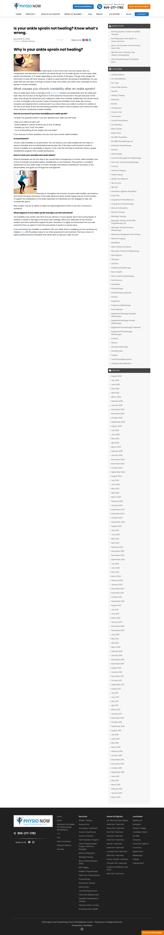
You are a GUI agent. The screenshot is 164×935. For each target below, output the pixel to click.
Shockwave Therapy (87, 883)
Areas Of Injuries (115, 816)
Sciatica (114, 338)
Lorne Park (137, 847)
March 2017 (115, 709)
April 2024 (115, 493)
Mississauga (137, 855)
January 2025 (116, 455)
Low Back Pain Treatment (117, 851)
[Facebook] (83, 40)
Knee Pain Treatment (115, 847)
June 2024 (115, 484)
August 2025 (116, 426)
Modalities (115, 243)
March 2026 (116, 397)
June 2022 (115, 568)
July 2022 (115, 564)
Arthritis (114, 91)
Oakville (136, 859)
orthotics (115, 263)
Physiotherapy (117, 288)
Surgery (114, 355)
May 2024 (115, 489)
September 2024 (118, 472)
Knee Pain (115, 195)
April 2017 (115, 705)
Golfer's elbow (117, 175)
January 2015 (116, 793)
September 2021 (117, 601)
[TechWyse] (82, 930)
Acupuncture (84, 824)
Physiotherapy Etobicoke (121, 293)
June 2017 (115, 697)
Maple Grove (138, 851)
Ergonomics (116, 133)
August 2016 (116, 730)
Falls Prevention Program (89, 840)
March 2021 (115, 618)
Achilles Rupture (117, 75)
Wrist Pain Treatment (115, 874)
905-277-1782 (26, 833)
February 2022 (117, 580)
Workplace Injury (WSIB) (88, 909)
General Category (118, 170)
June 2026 (115, 384)
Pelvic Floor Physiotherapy (89, 875)
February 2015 (116, 789)
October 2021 (116, 597)
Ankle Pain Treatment (115, 824)
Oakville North (138, 863)
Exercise (114, 150)
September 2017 (117, 684)
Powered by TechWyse (82, 925)
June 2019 (115, 634)
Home (18, 14)
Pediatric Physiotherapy (88, 871)
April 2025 (115, 443)
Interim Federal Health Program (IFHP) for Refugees (88, 846)
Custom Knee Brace (119, 120)
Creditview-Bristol (140, 832)
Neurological (116, 255)
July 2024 (115, 480)
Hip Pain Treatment (114, 844)
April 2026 (115, 393)
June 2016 (115, 739)
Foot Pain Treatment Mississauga (125, 162)
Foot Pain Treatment (115, 832)
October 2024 (117, 468)
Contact (141, 14)
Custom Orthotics (86, 836)
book (22, 232)
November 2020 (117, 630)
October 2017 (116, 680)
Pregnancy (115, 301)
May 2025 (115, 438)
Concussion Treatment (88, 828)
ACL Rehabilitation (118, 79)
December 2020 (117, 626)
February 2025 (117, 451)
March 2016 (115, 747)
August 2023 (116, 526)
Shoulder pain (117, 351)
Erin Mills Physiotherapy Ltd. (122, 141)
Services (30, 14)
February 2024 (117, 501)
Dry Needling (116, 125)
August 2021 (116, 605)
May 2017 (115, 701)
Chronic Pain (116, 112)
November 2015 (117, 764)
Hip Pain (114, 187)
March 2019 (115, 647)
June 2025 (115, 434)
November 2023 (117, 514)
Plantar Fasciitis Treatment (117, 859)
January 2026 (117, 405)
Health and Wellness (119, 179)
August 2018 (116, 668)
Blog (128, 14)
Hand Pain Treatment (115, 840)
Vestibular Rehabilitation (121, 363)
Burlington (137, 824)
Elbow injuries (116, 129)
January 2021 (116, 622)
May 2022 (115, 572)
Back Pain (115, 99)
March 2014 (116, 797)
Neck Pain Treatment (115, 855)
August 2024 (116, 476)
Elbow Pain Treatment (116, 828)
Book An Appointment (139, 6)
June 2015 (115, 776)
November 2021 (117, 593)
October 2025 (116, 418)
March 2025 (116, 447)
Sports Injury (84, 887)
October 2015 (116, 768)
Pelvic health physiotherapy (122, 276)
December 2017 (117, 676)
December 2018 (117, 660)
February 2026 (117, 401)
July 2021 (114, 609)
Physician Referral (64, 845)
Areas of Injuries (73, 14)
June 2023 (115, 534)
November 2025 (117, 414)
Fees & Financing (63, 841)
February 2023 (117, 547)
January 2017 (116, 714)
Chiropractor (116, 108)
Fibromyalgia (116, 154)
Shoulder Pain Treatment (117, 863)
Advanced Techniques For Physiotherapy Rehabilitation (66, 827)
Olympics (115, 259)
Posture (114, 297)
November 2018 (117, 664)
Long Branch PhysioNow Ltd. (122, 200)
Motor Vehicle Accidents (121, 247)
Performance (116, 280)
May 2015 (115, 780)
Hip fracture (116, 183)
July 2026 (115, 380)
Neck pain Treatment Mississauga (125, 251)
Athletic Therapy (118, 95)
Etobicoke (137, 840)
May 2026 (115, 389)
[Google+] (86, 40)
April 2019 (115, 643)
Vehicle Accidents (50, 14)
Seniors (114, 343)
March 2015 (115, 785)
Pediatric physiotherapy (121, 268)
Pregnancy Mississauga (121, 305)
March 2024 (116, 497)
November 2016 (117, 718)
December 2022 (117, 551)
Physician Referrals (83, 6)
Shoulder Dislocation (119, 347)
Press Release (117, 309)
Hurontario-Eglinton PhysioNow (123, 191)
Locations (114, 14)
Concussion (116, 116)
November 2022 (117, 555)
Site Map (60, 849)
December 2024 (118, 459)
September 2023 (118, 522)
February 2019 (116, 651)
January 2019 (116, 655)
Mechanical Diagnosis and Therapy (125, 234)
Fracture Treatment (115, 836)
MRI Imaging (83, 867)
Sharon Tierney (28, 41)
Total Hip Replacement (88, 891)
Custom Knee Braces (87, 832)
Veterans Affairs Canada (89, 905)
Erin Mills (136, 836)
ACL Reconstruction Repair (117, 820)
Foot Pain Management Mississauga (126, 158)
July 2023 (115, 530)
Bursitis (114, 104)
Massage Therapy (118, 216)
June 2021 (115, 614)
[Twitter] (90, 40)
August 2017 (116, 689)
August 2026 (116, 376)
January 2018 (116, 672)
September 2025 (118, 422)
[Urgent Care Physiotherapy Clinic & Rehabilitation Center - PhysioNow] (27, 6)
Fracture (114, 166)
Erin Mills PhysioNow (119, 137)
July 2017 (114, 693)
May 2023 (115, 539)
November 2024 (117, 464)
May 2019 (115, 639)
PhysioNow (115, 284)
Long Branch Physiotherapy (122, 204)
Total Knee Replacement (121, 359)
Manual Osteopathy (119, 208)
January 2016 (116, 755)
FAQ (90, 14)
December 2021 (117, 589)
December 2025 (117, 409)
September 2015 (117, 772)
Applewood (137, 820)
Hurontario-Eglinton (141, 844)
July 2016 (115, 735)
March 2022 (116, 576)
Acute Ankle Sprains (119, 87)
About (99, 14)
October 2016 (116, 722)
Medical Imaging (118, 238)
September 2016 (117, 726)
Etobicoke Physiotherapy (121, 145)
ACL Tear (114, 83)
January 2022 (116, 584)
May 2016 (115, 743)
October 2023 (117, 518)
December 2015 (117, 760)
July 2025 (115, 430)
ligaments (54, 93)
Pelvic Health (116, 272)
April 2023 (115, 543)
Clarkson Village (139, 828)
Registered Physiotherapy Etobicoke (126, 327)
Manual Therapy (118, 212)
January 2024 (117, 505)
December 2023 (117, 509)
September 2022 (118, 559)
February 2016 (116, 751)
